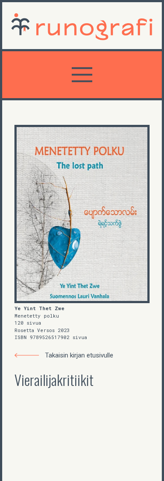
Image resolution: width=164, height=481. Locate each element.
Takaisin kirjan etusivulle (79, 355)
